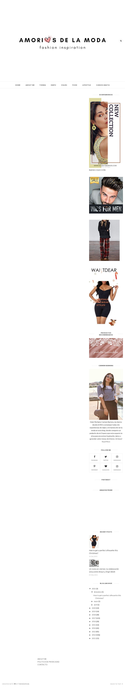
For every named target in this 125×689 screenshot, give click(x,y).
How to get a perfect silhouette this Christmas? (103, 551)
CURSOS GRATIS (103, 85)
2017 (94, 618)
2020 (94, 608)
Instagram (117, 470)
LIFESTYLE (86, 85)
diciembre (97, 592)
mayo (96, 601)
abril (95, 605)
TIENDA (42, 85)
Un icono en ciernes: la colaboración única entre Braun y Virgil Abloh (104, 570)
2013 (94, 632)
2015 (94, 625)
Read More (106, 442)
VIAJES (64, 85)
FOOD (74, 85)
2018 (94, 615)
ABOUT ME (30, 85)
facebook (94, 460)
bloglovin (105, 470)
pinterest (94, 470)
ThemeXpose (23, 684)
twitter (105, 460)
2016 (94, 621)
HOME (17, 85)
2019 (94, 611)
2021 (94, 589)
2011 (94, 638)
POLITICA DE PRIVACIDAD (48, 662)
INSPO (53, 85)
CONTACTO (42, 664)
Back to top (115, 684)
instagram (117, 460)
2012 (94, 635)
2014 (94, 628)
